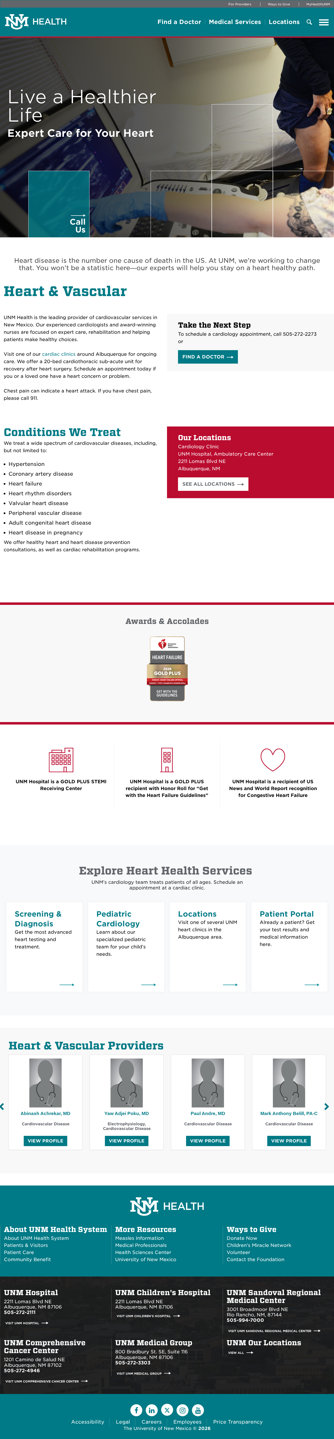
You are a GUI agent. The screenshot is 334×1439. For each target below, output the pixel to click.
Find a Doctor (179, 22)
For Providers (239, 4)
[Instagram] (183, 1410)
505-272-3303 (132, 1362)
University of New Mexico (145, 1259)
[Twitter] (167, 1410)
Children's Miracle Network (259, 1245)
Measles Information (139, 1238)
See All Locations (208, 484)
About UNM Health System (55, 1229)
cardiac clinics (59, 354)
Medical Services (235, 22)
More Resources (145, 1229)
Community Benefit (27, 1259)
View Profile (45, 1142)
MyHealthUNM (318, 4)
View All (236, 1353)
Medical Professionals (141, 1245)
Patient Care (19, 1252)
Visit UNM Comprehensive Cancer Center (42, 1381)
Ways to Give (279, 4)
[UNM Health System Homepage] (167, 1193)
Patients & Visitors (26, 1245)
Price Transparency (238, 1422)
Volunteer (238, 1252)
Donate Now (242, 1238)
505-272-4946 (22, 1370)
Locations (284, 22)
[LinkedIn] (152, 1410)
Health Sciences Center (143, 1252)
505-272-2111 (19, 1312)
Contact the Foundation (255, 1259)
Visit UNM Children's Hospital (144, 1316)
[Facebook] (136, 1410)
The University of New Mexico (157, 1428)
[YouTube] (198, 1410)
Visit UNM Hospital (22, 1323)
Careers (152, 1422)
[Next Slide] (326, 1106)
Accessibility (87, 1422)
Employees (187, 1422)
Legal (123, 1422)
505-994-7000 (245, 1320)
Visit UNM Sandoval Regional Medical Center (269, 1331)
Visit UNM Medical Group (139, 1373)
